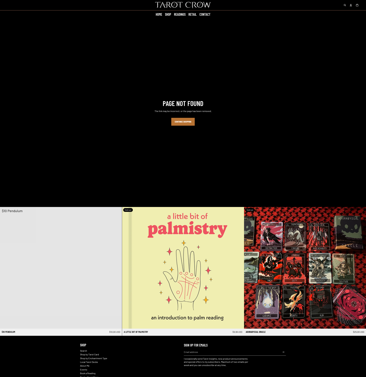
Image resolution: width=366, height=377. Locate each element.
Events (83, 369)
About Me (84, 365)
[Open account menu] (351, 5)
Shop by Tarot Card (89, 354)
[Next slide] (361, 268)
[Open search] (345, 5)
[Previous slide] (248, 268)
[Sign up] (283, 352)
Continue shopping (183, 121)
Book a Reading (88, 373)
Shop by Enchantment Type (93, 358)
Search (83, 350)
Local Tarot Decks (89, 362)
